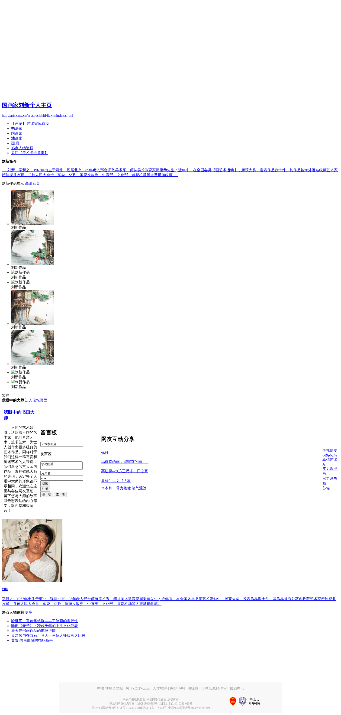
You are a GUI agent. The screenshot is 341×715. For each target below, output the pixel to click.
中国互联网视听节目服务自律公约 (189, 707)
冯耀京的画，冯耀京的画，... (124, 462)
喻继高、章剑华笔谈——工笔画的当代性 (44, 621)
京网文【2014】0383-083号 (175, 703)
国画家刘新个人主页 (27, 105)
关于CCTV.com (138, 688)
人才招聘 (160, 688)
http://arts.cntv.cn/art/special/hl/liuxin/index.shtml (37, 115)
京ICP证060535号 (147, 703)
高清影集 (32, 183)
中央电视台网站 (110, 688)
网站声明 (177, 688)
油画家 (16, 138)
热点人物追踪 (22, 148)
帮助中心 (237, 688)
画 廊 (15, 143)
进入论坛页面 (36, 400)
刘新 (5, 589)
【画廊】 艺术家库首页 (30, 124)
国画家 (16, 133)
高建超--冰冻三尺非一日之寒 (124, 471)
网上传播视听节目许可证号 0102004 (114, 707)
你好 (105, 453)
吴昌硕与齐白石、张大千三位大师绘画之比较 (48, 635)
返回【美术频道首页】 (29, 153)
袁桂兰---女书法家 (116, 481)
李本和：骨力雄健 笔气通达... (125, 488)
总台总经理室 (216, 688)
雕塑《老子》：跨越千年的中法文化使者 (44, 626)
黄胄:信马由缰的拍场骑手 (32, 640)
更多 (28, 612)
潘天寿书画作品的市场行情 (33, 631)
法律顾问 (194, 688)
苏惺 (326, 488)
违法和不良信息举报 (122, 703)
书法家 (16, 128)
